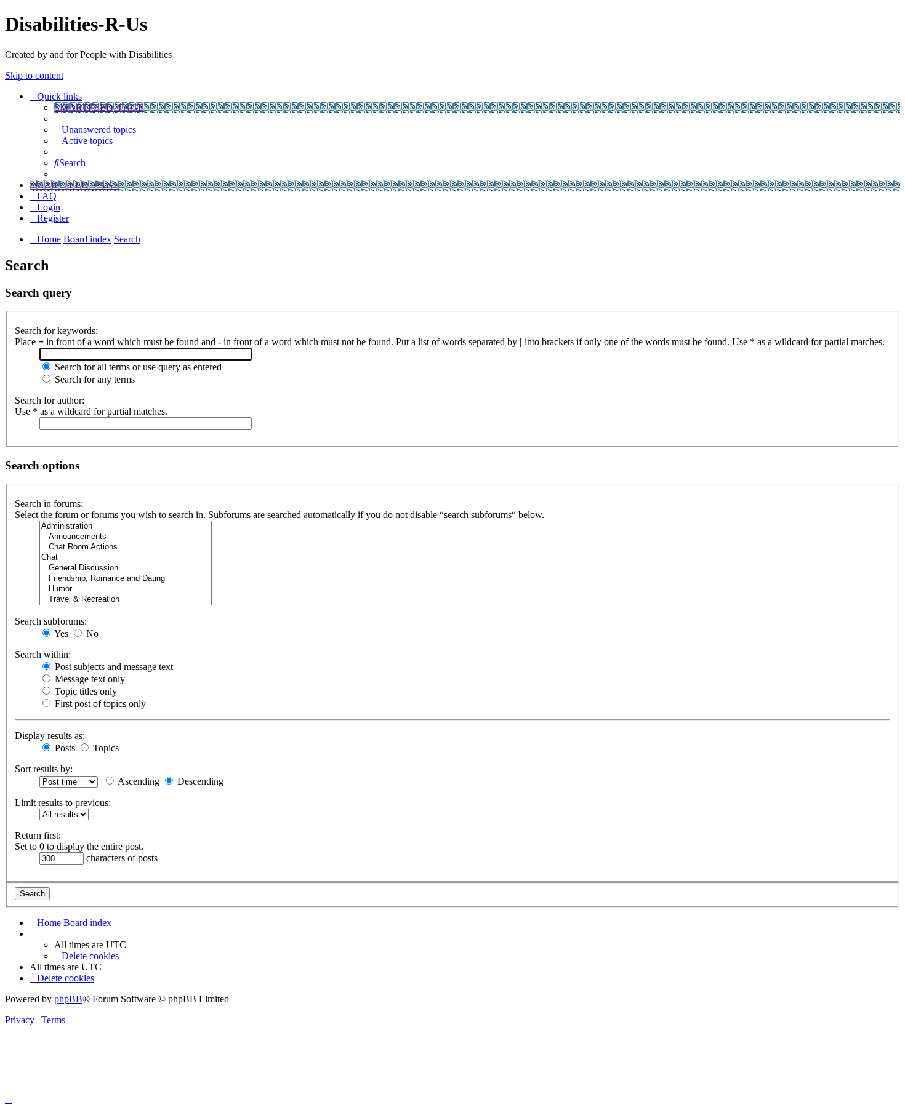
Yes (60, 633)
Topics (104, 748)
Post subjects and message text (112, 666)
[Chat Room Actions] (125, 547)
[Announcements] (125, 537)
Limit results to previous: (63, 802)
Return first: (38, 835)
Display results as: (50, 735)
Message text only (88, 679)
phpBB (68, 999)
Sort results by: (44, 769)
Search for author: (49, 400)
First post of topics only (99, 703)
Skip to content (34, 75)
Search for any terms (93, 379)
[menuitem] (95, 129)
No (91, 633)
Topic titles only (84, 691)
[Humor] (125, 589)
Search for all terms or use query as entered (137, 367)
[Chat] (125, 558)
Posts (63, 748)
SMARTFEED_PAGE (99, 107)
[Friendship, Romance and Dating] (125, 578)
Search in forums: (49, 503)
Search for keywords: (56, 330)
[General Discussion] (125, 568)
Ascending (137, 781)
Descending (199, 781)
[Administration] (125, 526)
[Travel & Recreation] (125, 599)
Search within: (43, 654)
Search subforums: (51, 621)
